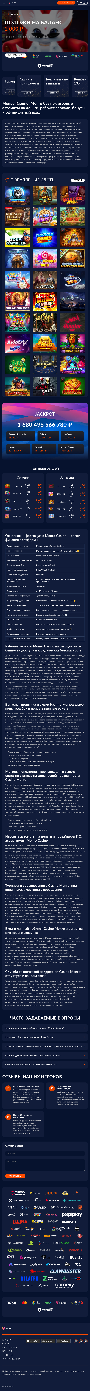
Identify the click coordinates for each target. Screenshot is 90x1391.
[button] (3, 2)
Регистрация (66, 3)
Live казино (9, 1348)
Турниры (7, 1355)
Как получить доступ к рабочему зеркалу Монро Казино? (34, 1028)
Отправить (15, 1176)
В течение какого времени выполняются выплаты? (31, 1065)
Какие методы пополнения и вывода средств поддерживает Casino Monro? (43, 1046)
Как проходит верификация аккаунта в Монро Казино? (33, 1056)
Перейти (12, 91)
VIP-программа (11, 1359)
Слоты (6, 1344)
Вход (82, 3)
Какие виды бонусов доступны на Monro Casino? (29, 1037)
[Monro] (12, 2)
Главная (7, 1340)
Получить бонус (16, 55)
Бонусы (7, 1351)
